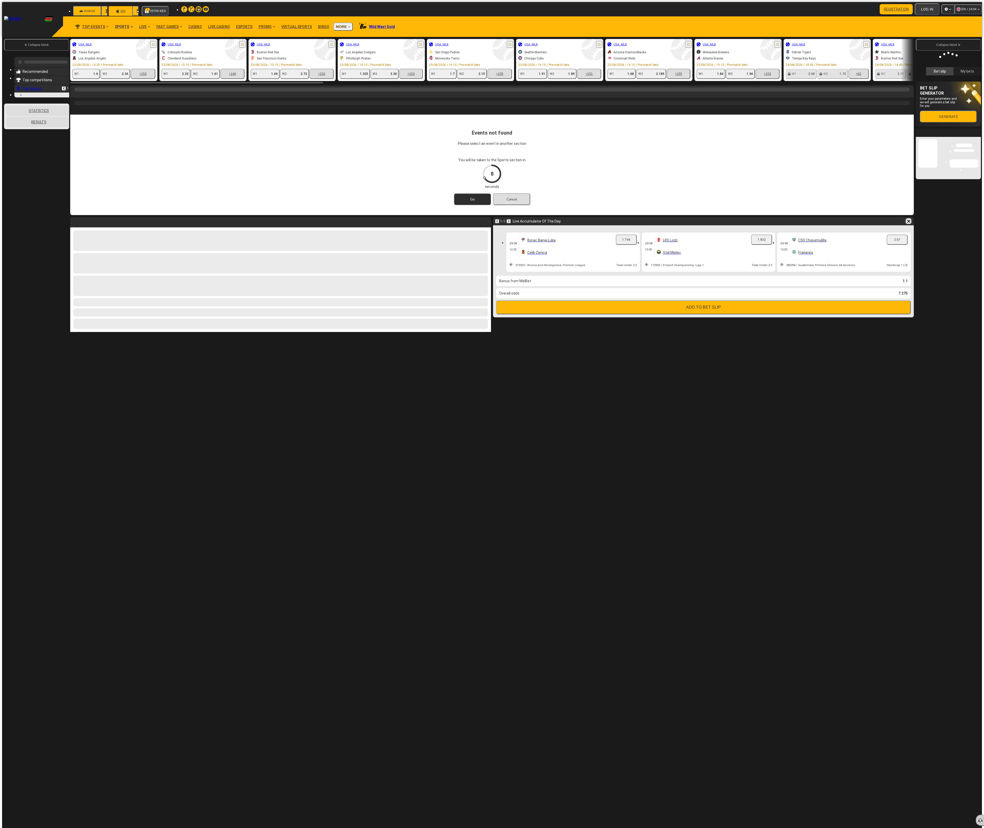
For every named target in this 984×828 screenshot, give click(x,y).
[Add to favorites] (153, 44)
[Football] (85, 94)
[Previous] (64, 86)
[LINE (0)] (75, 94)
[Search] (909, 94)
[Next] (509, 221)
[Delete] (909, 221)
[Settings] (947, 9)
